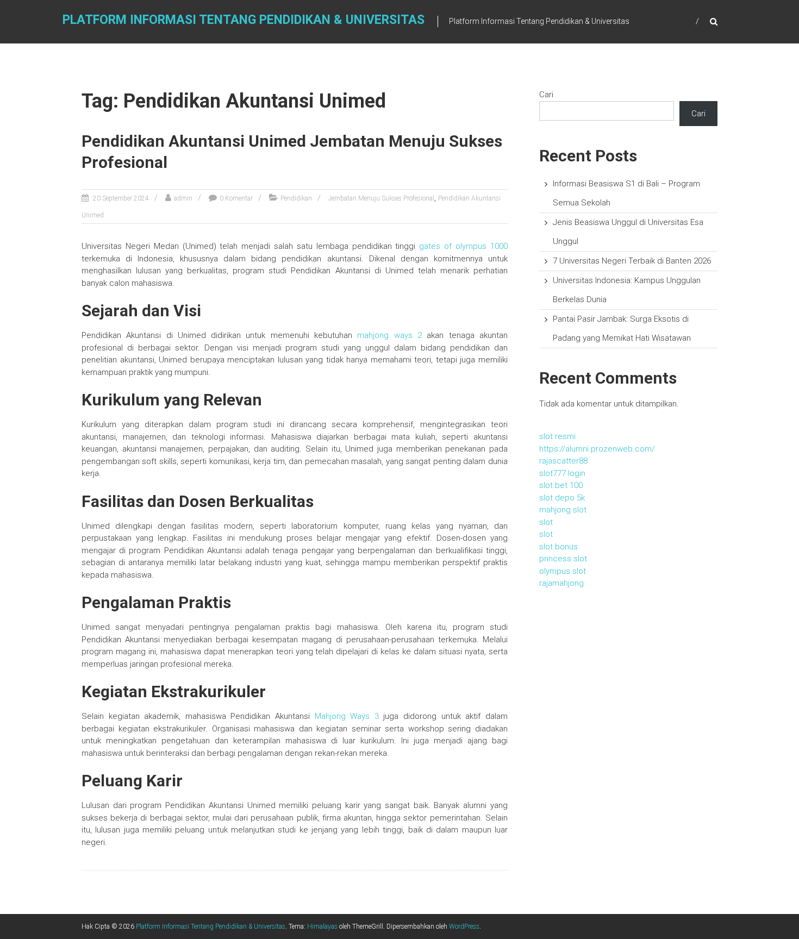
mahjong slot (562, 510)
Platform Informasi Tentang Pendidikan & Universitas (244, 19)
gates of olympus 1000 (463, 246)
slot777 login (562, 473)
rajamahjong (561, 583)
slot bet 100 (561, 485)
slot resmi (557, 436)
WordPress (464, 926)
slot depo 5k (562, 498)
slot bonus (558, 547)
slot (546, 522)
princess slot (563, 559)
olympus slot (562, 571)
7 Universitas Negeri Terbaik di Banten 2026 (632, 261)
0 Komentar (236, 198)
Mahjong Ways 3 (347, 716)
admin (183, 198)
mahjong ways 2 (389, 335)
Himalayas (322, 926)
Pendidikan (296, 198)
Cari (546, 94)
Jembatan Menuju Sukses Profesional (381, 198)
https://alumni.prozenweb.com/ (597, 449)
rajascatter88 (563, 461)
